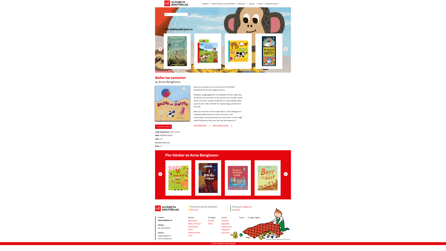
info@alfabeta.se (165, 220)
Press (260, 4)
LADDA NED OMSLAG (163, 127)
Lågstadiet (225, 224)
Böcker (206, 4)
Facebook (236, 210)
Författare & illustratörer (223, 4)
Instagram (245, 207)
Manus (210, 224)
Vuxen (190, 235)
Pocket (190, 230)
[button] (286, 49)
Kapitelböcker (193, 227)
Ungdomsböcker (194, 233)
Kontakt (211, 221)
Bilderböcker (200, 126)
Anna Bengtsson (170, 82)
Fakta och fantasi (194, 224)
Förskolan (225, 221)
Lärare (252, 4)
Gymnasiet (225, 233)
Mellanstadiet (226, 227)
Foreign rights (272, 4)
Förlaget (242, 4)
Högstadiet (225, 230)
